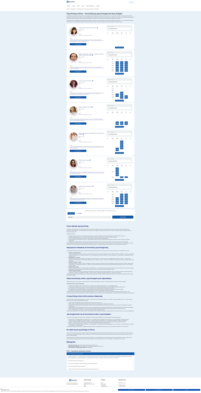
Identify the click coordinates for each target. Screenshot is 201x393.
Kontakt (98, 5)
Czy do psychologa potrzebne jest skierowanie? (77, 366)
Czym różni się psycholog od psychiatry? (75, 353)
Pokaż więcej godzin (119, 47)
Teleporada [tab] (71, 213)
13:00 (117, 124)
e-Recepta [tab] (79, 213)
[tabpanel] (100, 217)
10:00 (113, 69)
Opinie (83, 5)
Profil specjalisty (78, 44)
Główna (68, 5)
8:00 (112, 65)
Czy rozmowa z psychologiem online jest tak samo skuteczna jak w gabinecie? (82, 363)
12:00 (117, 122)
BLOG (78, 5)
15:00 (113, 177)
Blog (102, 382)
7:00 (112, 63)
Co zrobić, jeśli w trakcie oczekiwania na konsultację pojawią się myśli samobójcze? (83, 369)
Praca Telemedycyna (90, 5)
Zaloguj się (131, 2)
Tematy (73, 5)
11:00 (113, 97)
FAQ (85, 385)
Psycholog (69, 243)
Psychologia (103, 385)
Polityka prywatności (88, 382)
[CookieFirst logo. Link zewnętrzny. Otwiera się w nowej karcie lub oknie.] (1, 388)
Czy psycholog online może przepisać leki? (76, 360)
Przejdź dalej (123, 217)
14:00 (117, 175)
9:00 (112, 67)
